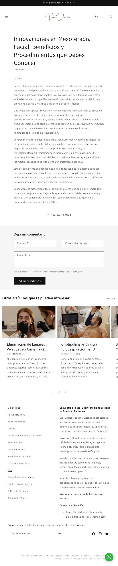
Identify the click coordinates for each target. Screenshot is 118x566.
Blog (10, 470)
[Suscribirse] (59, 533)
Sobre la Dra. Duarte (18, 498)
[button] (6, 16)
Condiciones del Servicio (20, 484)
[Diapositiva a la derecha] (65, 391)
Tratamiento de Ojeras (19, 463)
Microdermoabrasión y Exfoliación (24, 435)
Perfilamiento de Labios (19, 456)
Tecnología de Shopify (60, 556)
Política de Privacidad (18, 491)
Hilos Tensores (15, 442)
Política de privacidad (101, 556)
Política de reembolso (80, 556)
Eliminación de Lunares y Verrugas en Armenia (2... (27, 346)
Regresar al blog (61, 214)
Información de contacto (100, 559)
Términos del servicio (62, 559)
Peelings (12, 428)
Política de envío (80, 559)
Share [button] (20, 78)
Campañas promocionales (21, 477)
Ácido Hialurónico (16, 421)
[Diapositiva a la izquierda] (52, 391)
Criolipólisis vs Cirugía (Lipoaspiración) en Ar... (80, 346)
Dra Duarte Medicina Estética (39, 556)
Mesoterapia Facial (17, 449)
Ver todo (111, 298)
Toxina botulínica (16, 414)
